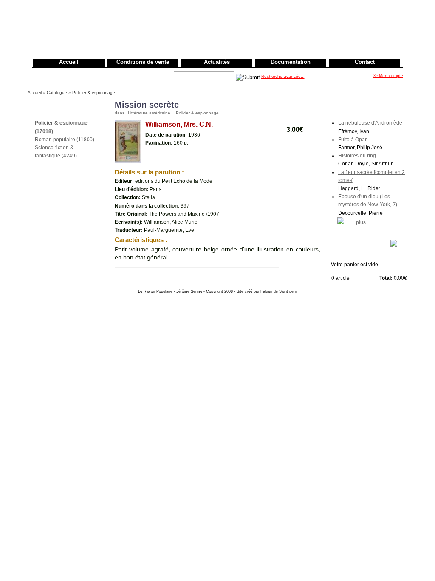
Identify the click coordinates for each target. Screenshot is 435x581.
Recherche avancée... (283, 76)
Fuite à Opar (352, 139)
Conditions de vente (142, 62)
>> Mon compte (388, 75)
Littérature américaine (149, 113)
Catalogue (57, 92)
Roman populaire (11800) (64, 139)
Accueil (69, 62)
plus (361, 222)
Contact (365, 62)
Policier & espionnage (93, 92)
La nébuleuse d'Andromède (370, 123)
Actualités (217, 62)
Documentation (291, 62)
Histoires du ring (357, 156)
